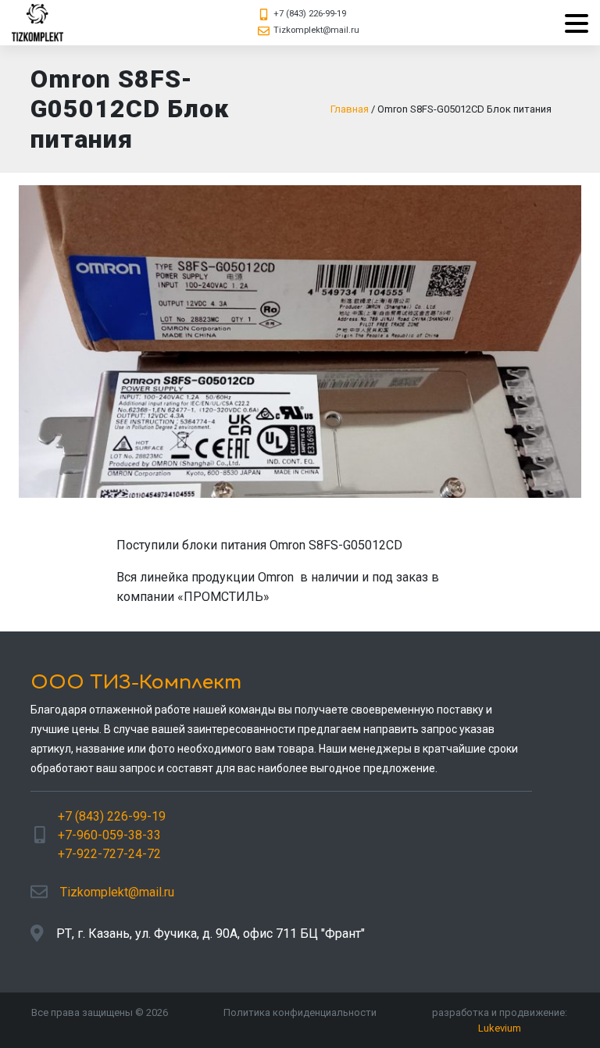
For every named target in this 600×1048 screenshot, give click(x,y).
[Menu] (570, 23)
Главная (349, 109)
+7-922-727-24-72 (109, 853)
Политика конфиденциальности (300, 1012)
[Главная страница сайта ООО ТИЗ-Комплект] (37, 22)
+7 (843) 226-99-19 (309, 14)
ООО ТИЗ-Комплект (135, 682)
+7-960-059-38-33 (109, 835)
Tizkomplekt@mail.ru (316, 30)
